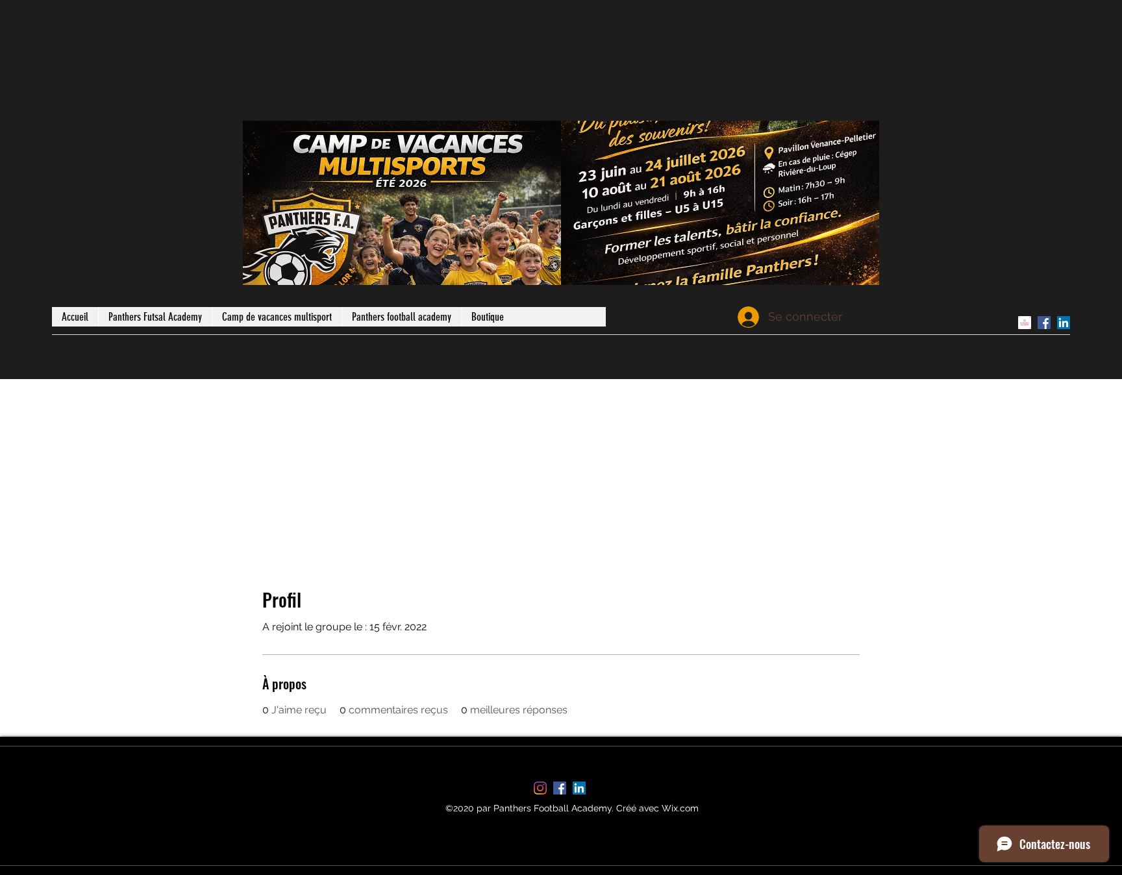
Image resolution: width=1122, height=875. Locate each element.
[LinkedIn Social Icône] (1063, 322)
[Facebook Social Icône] (1044, 322)
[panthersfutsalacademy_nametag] (1024, 322)
